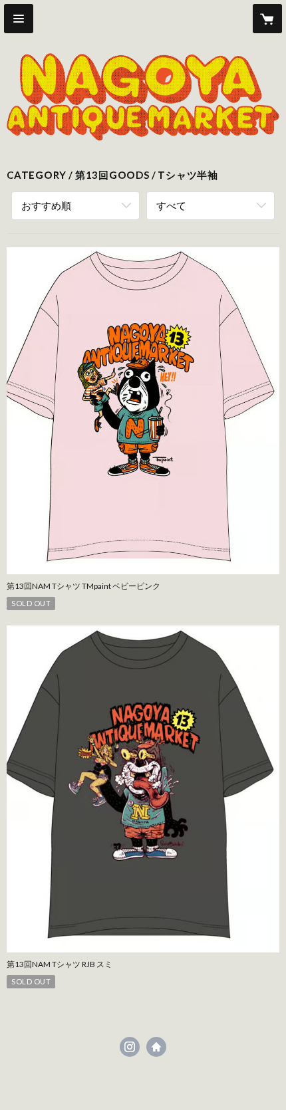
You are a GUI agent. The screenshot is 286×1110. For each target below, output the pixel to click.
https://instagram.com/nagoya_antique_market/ (130, 1047)
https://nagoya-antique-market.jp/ (156, 1047)
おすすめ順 (46, 205)
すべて (171, 205)
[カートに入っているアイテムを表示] (267, 18)
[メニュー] (18, 18)
